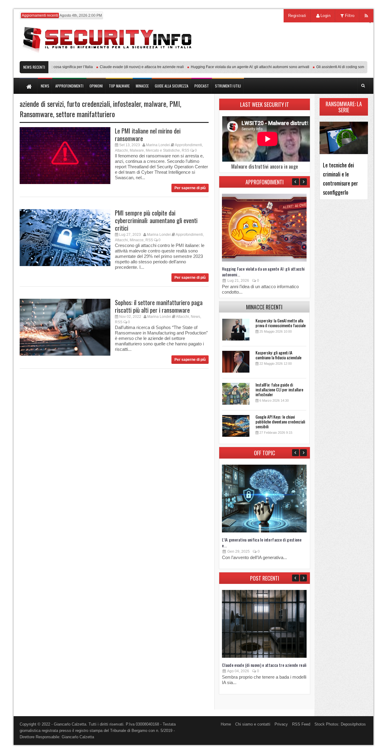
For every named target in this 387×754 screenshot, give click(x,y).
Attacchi (121, 150)
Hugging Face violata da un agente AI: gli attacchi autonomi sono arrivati (241, 67)
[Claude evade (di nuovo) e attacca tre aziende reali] (264, 656)
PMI (174, 103)
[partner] (327, 58)
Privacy (281, 724)
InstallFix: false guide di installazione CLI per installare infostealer (279, 389)
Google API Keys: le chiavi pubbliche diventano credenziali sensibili (280, 421)
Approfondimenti (188, 145)
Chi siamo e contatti (252, 724)
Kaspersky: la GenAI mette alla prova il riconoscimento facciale (280, 322)
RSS (185, 150)
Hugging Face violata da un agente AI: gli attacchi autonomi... (263, 271)
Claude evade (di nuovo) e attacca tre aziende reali (133, 67)
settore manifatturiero (85, 113)
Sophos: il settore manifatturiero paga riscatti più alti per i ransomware (159, 306)
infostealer (127, 103)
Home (226, 724)
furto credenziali (88, 103)
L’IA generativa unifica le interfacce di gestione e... (261, 542)
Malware (137, 150)
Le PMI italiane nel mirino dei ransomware (147, 134)
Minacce (137, 240)
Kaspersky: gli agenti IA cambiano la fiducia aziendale (278, 355)
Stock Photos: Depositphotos (340, 724)
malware (155, 103)
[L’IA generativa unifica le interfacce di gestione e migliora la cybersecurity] (264, 531)
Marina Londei (158, 145)
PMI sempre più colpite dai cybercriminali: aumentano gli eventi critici (156, 220)
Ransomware (36, 113)
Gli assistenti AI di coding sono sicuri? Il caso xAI (346, 67)
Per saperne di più (190, 188)
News (195, 316)
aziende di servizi (42, 103)
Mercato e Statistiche (163, 150)
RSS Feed (301, 724)
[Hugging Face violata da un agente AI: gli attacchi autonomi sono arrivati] (264, 260)
